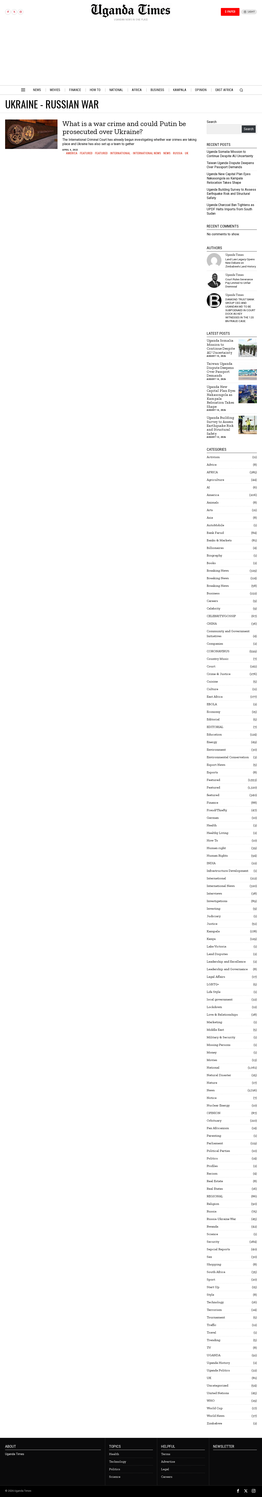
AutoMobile (215, 525)
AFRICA (212, 472)
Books (211, 563)
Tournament (216, 1317)
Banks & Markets (219, 540)
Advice (212, 464)
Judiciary (214, 916)
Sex (209, 1257)
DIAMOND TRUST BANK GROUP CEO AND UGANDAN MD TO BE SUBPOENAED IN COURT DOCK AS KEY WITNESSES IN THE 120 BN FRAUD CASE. (240, 310)
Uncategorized (217, 1385)
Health (212, 825)
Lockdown (214, 1007)
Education (214, 734)
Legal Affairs (216, 977)
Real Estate (215, 1181)
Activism (213, 457)
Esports (212, 772)
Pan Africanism (218, 1128)
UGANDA (213, 1355)
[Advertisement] (131, 54)
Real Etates (215, 1189)
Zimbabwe (214, 1423)
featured (101, 153)
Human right (216, 848)
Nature (212, 1083)
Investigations (217, 901)
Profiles (212, 1166)
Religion (213, 1204)
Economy (213, 712)
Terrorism (214, 1310)
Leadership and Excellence (226, 961)
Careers (212, 601)
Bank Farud (215, 533)
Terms (165, 1454)
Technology (215, 1302)
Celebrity (213, 608)
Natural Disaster (219, 1075)
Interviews (214, 893)
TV (209, 1347)
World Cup (215, 1408)
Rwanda (212, 1226)
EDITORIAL (215, 727)
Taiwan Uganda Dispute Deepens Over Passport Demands (230, 165)
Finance (212, 802)
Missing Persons (218, 1045)
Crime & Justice (218, 674)
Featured (86, 153)
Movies (212, 1060)
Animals (213, 502)
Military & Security (221, 1037)
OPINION (213, 1113)
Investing (213, 908)
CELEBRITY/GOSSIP (221, 616)
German (213, 818)
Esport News (216, 765)
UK (186, 153)
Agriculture (215, 480)
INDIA (211, 863)
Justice (212, 924)
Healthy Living (217, 833)
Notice (212, 1098)
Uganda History (218, 1363)
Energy (212, 742)
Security (213, 1242)
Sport (211, 1279)
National (213, 1067)
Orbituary (214, 1120)
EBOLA (212, 704)
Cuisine (212, 681)
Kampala (213, 931)
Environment (216, 749)
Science (212, 1234)
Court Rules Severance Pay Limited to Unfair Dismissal (239, 283)
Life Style (213, 992)
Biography (214, 555)
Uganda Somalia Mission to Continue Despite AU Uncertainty (230, 154)
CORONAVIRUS (218, 651)
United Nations (218, 1393)
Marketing (214, 1022)
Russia (177, 153)
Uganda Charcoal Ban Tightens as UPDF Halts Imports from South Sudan (230, 209)
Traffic (211, 1325)
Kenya (211, 939)
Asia (210, 517)
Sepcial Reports (218, 1249)
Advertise (168, 1461)
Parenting (214, 1136)
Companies (215, 643)
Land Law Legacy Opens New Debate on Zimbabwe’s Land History (240, 263)
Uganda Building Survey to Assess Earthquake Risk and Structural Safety (231, 194)
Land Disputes (217, 954)
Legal (165, 1469)
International (120, 153)
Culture (212, 689)
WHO (211, 1400)
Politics (212, 1158)
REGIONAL (215, 1196)
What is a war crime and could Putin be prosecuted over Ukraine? (124, 127)
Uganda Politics (218, 1370)
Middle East (215, 1030)
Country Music (218, 659)
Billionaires (215, 548)
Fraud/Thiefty (217, 810)
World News (216, 1416)
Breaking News (218, 570)
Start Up (213, 1287)
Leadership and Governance (227, 969)
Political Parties (218, 1151)
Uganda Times (234, 255)
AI (208, 487)
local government (220, 999)
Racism (212, 1173)
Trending (213, 1340)
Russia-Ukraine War (221, 1219)
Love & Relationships (222, 1014)
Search (212, 122)
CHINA (212, 623)
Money (212, 1052)
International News (147, 153)
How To (212, 840)
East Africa (214, 696)
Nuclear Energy (218, 1105)
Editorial (213, 719)
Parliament (215, 1143)
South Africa (216, 1272)
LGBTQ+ (213, 984)
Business (213, 593)
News (167, 153)
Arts (210, 510)
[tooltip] (8, 12)
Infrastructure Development (227, 871)
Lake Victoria (216, 946)
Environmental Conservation (228, 757)
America (71, 153)
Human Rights (217, 855)
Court (211, 666)
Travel (211, 1332)
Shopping (214, 1264)
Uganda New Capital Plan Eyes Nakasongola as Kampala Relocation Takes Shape (229, 178)
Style (210, 1294)
